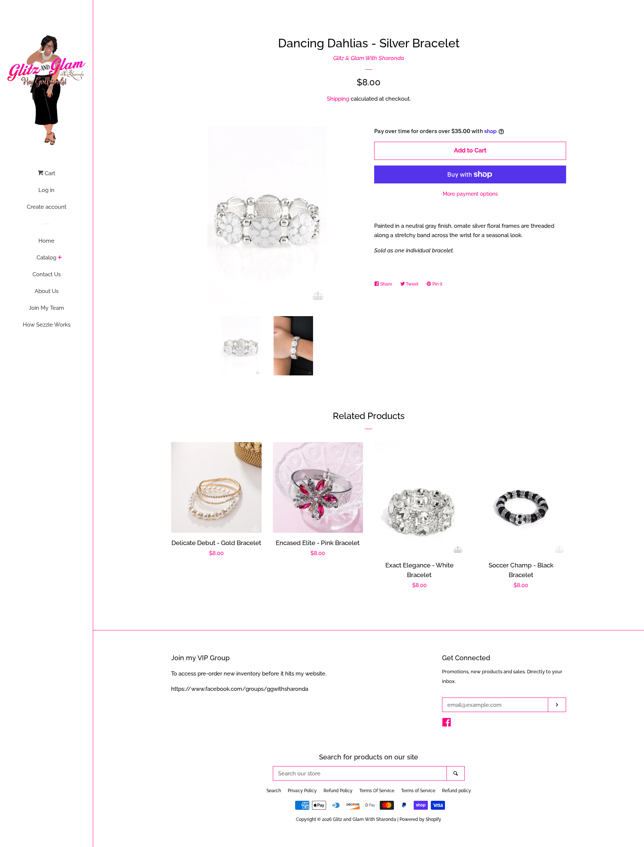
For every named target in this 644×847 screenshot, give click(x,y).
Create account (46, 207)
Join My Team (46, 308)
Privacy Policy (302, 790)
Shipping (338, 98)
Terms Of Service (376, 790)
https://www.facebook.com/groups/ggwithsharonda (239, 689)
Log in (46, 190)
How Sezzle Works (46, 324)
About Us (47, 291)
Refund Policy (338, 790)
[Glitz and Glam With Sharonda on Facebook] (446, 724)
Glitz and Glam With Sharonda (365, 819)
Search (273, 790)
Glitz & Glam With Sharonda (368, 58)
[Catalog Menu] (59, 258)
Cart (49, 173)
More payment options (470, 194)
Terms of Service (418, 790)
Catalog (46, 257)
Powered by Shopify (420, 819)
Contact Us (46, 274)
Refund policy (456, 790)
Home (46, 240)
